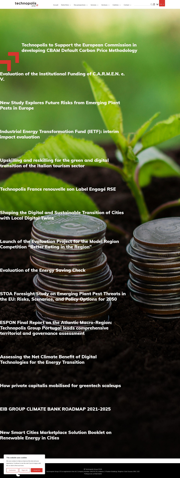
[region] (24, 464)
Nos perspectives (80, 5)
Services (93, 5)
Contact (126, 5)
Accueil (55, 5)
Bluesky (157, 4)
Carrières (116, 5)
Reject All (24, 470)
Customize (12, 470)
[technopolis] (26, 6)
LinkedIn (154, 4)
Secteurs (104, 5)
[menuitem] (162, 4)
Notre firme (65, 5)
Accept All (37, 470)
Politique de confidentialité (93, 474)
